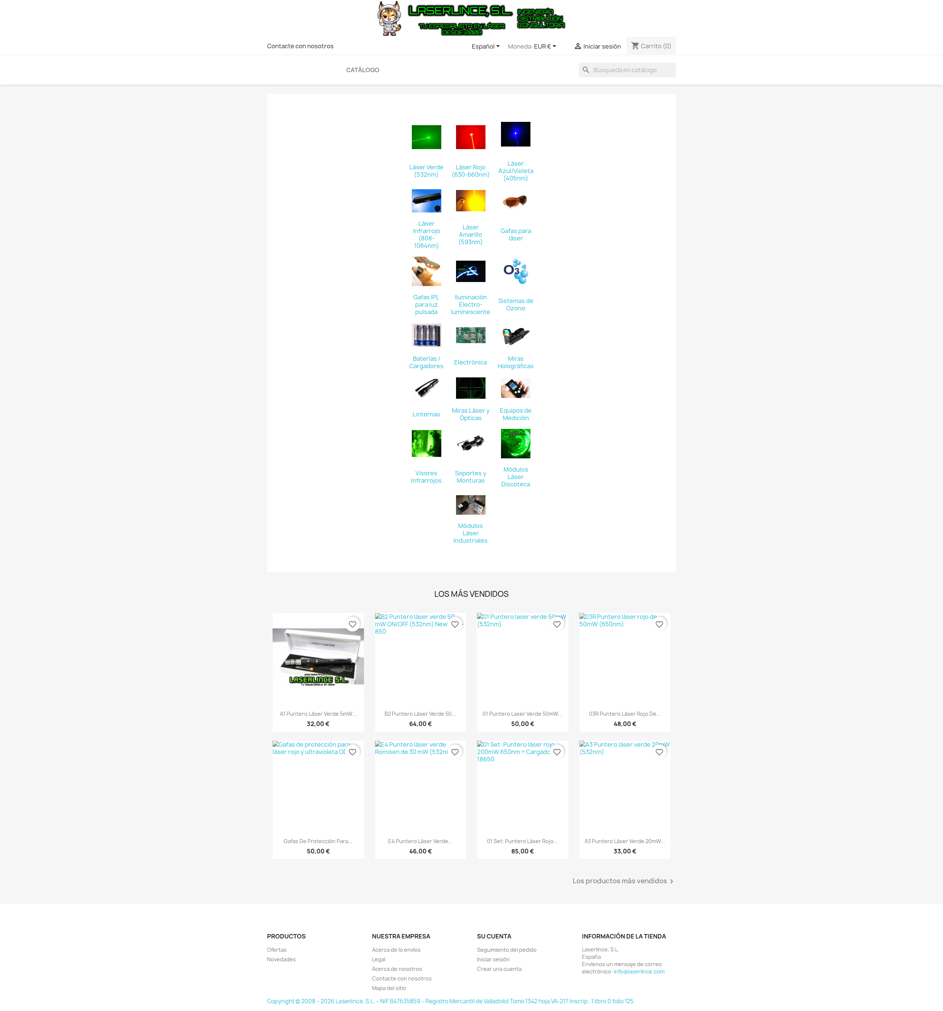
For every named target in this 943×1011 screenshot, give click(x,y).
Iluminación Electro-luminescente (470, 304)
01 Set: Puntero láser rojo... (522, 841)
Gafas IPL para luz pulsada (426, 304)
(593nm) (470, 242)
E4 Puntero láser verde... (420, 841)
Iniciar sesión (493, 959)
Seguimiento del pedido (507, 949)
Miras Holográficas (516, 362)
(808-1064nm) (426, 242)
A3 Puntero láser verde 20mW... (625, 841)
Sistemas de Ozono (515, 304)
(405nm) (515, 178)
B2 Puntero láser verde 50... (420, 713)
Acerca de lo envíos (396, 949)
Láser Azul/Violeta (515, 167)
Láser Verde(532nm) (426, 171)
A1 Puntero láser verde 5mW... (318, 713)
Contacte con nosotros (300, 46)
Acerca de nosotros (397, 968)
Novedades (281, 959)
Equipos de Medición (516, 414)
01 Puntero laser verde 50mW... (522, 713)
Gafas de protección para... (318, 841)
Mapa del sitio (389, 987)
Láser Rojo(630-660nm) (471, 171)
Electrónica (470, 362)
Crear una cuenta (499, 968)
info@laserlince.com (639, 971)
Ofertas (277, 949)
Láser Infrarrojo (426, 227)
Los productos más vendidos (624, 881)
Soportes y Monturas (470, 477)
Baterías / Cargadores (426, 362)
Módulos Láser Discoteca (515, 476)
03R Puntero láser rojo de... (625, 713)
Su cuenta (494, 936)
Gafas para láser (516, 234)
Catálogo (362, 70)
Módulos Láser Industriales (470, 533)
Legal (378, 959)
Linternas (426, 414)
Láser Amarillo (470, 231)
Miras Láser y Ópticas (471, 414)
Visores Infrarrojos (426, 477)
